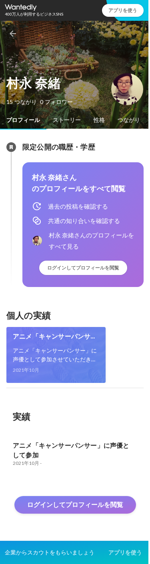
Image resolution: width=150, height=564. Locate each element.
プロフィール (23, 120)
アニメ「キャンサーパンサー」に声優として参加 (51, 336)
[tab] (23, 120)
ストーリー (67, 120)
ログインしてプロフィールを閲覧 (83, 267)
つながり (129, 120)
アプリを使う (122, 10)
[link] (56, 355)
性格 (99, 120)
